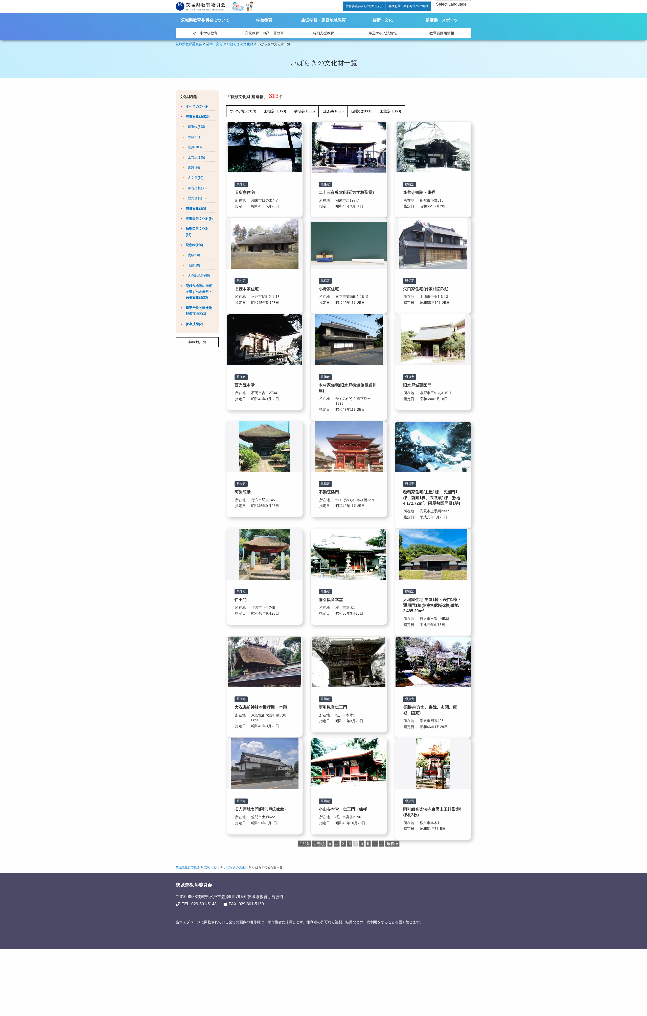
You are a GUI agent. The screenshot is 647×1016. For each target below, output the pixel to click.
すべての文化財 (197, 106)
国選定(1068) (390, 111)
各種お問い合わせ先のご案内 (408, 6)
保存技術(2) (194, 324)
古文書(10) (195, 178)
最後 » (392, 843)
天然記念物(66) (199, 275)
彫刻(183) (195, 147)
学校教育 (264, 20)
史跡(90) (194, 255)
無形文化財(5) (196, 208)
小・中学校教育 (205, 33)
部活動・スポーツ (442, 20)
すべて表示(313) (243, 111)
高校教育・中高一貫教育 (264, 33)
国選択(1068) (362, 111)
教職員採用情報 (441, 33)
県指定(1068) (304, 111)
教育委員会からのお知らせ (364, 6)
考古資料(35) (197, 188)
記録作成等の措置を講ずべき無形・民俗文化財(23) (199, 292)
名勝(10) (194, 265)
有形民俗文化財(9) (199, 219)
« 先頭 (319, 843)
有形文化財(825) (198, 116)
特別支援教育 (323, 33)
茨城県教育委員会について (205, 20)
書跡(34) (194, 168)
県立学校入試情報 (382, 33)
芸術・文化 (383, 20)
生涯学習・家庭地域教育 (323, 20)
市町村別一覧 (197, 342)
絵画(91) (194, 137)
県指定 (241, 184)
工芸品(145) (196, 157)
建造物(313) (196, 127)
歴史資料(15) (197, 198)
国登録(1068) (333, 111)
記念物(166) (194, 245)
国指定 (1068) (275, 111)
